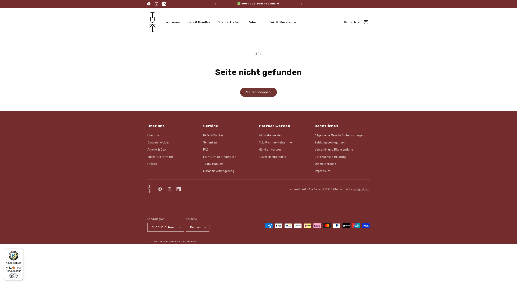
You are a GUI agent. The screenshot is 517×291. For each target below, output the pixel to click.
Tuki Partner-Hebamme (275, 142)
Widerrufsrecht (325, 164)
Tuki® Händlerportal (273, 157)
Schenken (210, 142)
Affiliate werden (270, 135)
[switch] (13, 275)
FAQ (206, 149)
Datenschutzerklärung (331, 157)
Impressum (322, 171)
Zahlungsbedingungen (330, 142)
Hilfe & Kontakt (214, 135)
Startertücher (229, 22)
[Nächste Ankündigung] (301, 4)
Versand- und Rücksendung (334, 149)
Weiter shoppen (258, 92)
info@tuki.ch (361, 189)
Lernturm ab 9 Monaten (219, 157)
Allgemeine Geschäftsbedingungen (339, 135)
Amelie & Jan (156, 149)
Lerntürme (172, 22)
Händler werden (270, 149)
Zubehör (254, 22)
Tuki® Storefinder (283, 22)
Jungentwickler (158, 142)
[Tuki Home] (149, 189)
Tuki (160, 241)
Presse (152, 164)
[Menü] (20, 251)
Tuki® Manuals (213, 164)
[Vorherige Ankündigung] (215, 4)
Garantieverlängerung (218, 171)
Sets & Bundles (199, 22)
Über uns (153, 135)
